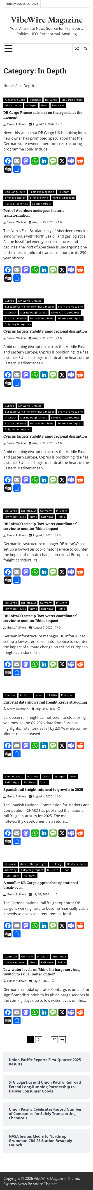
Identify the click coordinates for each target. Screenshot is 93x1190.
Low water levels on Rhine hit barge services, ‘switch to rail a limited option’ (41, 972)
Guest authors (16, 124)
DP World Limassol (30, 300)
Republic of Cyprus (70, 318)
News (44, 105)
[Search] (85, 48)
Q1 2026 (51, 695)
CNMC (46, 776)
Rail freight (12, 782)
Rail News (58, 105)
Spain (43, 782)
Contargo (11, 956)
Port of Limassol (15, 318)
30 (54, 1039)
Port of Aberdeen (63, 197)
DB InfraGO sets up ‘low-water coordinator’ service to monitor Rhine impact (40, 526)
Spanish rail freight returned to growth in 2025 (43, 789)
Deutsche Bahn (76, 864)
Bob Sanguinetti (15, 191)
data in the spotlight (33, 864)
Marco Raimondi (18, 709)
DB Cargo (51, 99)
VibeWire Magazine (47, 19)
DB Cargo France (72, 99)
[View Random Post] (77, 48)
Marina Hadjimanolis (33, 312)
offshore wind (39, 197)
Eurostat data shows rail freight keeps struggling (45, 702)
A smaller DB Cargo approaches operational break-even (40, 885)
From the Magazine (42, 191)
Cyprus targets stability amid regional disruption (45, 331)
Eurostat (10, 695)
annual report (14, 776)
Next (62, 1039)
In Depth (31, 105)
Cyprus (9, 300)
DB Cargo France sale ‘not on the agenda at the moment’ (42, 115)
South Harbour (42, 203)
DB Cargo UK (13, 105)
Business (35, 99)
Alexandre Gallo (15, 99)
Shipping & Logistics (18, 324)
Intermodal (60, 956)
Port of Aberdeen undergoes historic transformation (33, 213)
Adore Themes (45, 1183)
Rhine (61, 516)
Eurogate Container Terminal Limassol (29, 306)
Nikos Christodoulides (65, 312)
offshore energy (15, 197)
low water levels (15, 516)
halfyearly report (32, 870)
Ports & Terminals (16, 203)
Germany (46, 510)
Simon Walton (16, 222)
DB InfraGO (28, 510)
